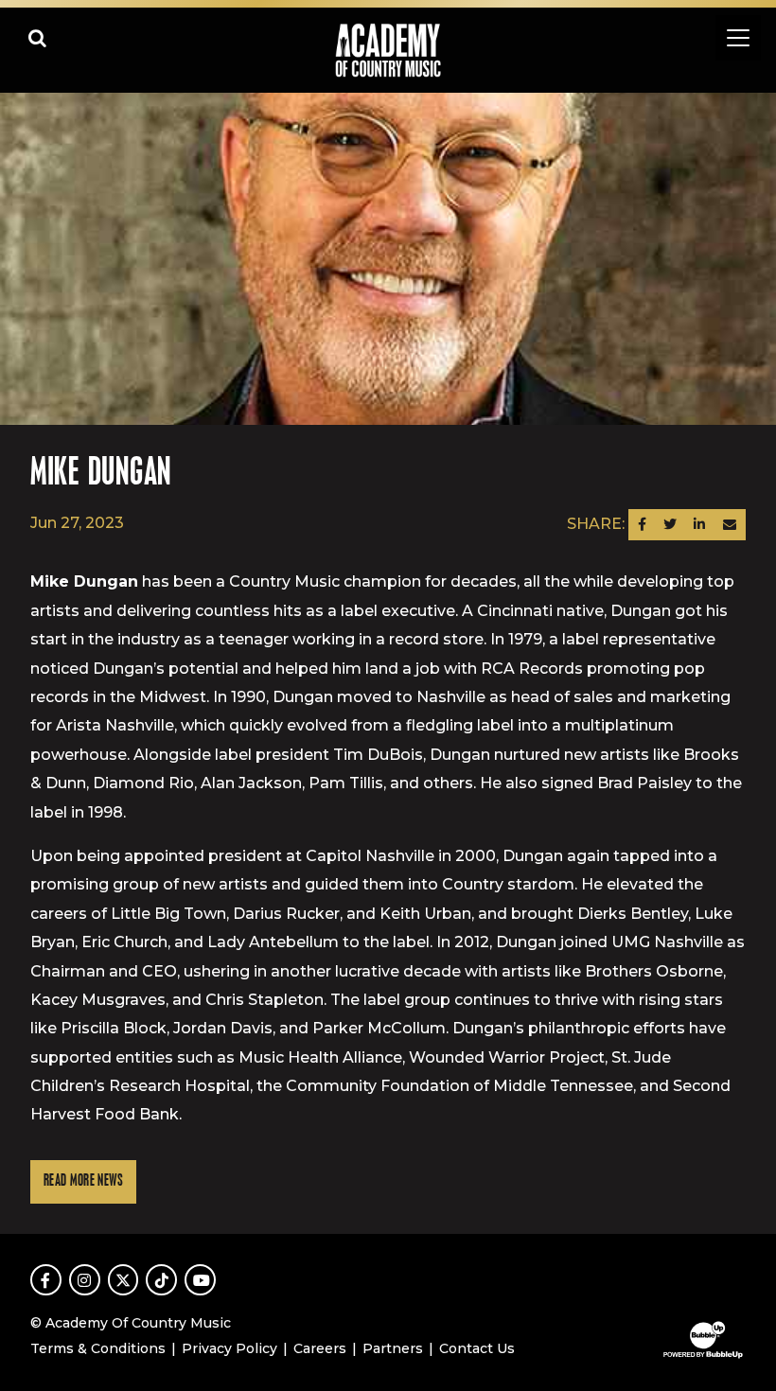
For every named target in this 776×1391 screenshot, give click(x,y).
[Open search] (38, 38)
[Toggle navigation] (738, 38)
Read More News (83, 1181)
